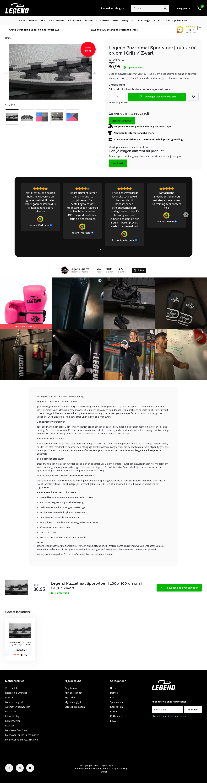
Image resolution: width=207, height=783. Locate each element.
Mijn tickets (71, 697)
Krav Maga (144, 20)
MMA (115, 20)
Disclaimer (10, 711)
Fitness (158, 20)
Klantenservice (12, 720)
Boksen (89, 20)
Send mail (118, 163)
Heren (22, 20)
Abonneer (193, 709)
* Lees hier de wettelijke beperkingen (169, 716)
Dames (33, 20)
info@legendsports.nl (163, 695)
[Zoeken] (165, 8)
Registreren (71, 688)
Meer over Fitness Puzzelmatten (22, 734)
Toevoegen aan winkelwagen (159, 96)
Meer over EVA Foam (16, 730)
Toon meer (183, 78)
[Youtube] (30, 768)
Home (8, 37)
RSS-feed (122, 765)
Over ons (10, 697)
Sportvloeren (56, 20)
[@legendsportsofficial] (64, 270)
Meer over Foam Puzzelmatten (21, 739)
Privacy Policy (12, 716)
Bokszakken (74, 20)
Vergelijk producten (75, 706)
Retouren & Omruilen (16, 692)
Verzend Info (11, 688)
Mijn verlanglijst (73, 702)
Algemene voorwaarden (17, 706)
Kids (43, 20)
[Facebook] (9, 768)
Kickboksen (102, 20)
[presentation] (6, 73)
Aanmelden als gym (112, 8)
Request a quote (121, 120)
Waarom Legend (14, 702)
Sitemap (9, 725)
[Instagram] (20, 768)
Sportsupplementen (176, 20)
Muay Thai (128, 20)
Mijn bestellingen (73, 692)
